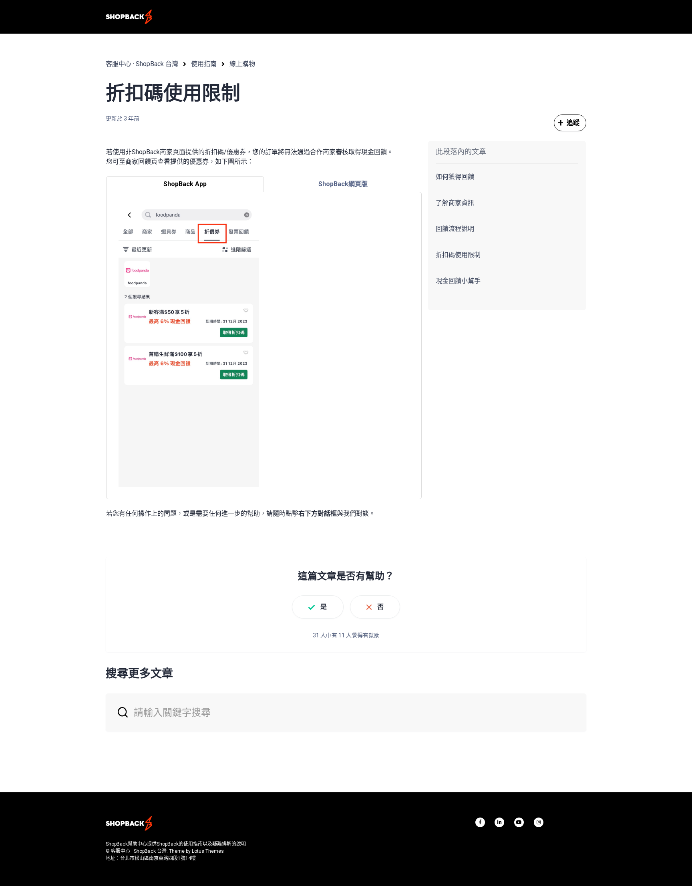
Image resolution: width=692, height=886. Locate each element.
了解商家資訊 (455, 203)
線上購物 (242, 64)
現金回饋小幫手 (458, 281)
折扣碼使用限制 (458, 255)
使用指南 (204, 64)
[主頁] (129, 17)
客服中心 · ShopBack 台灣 (142, 64)
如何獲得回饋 (455, 177)
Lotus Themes (208, 851)
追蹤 (573, 123)
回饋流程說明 (455, 229)
